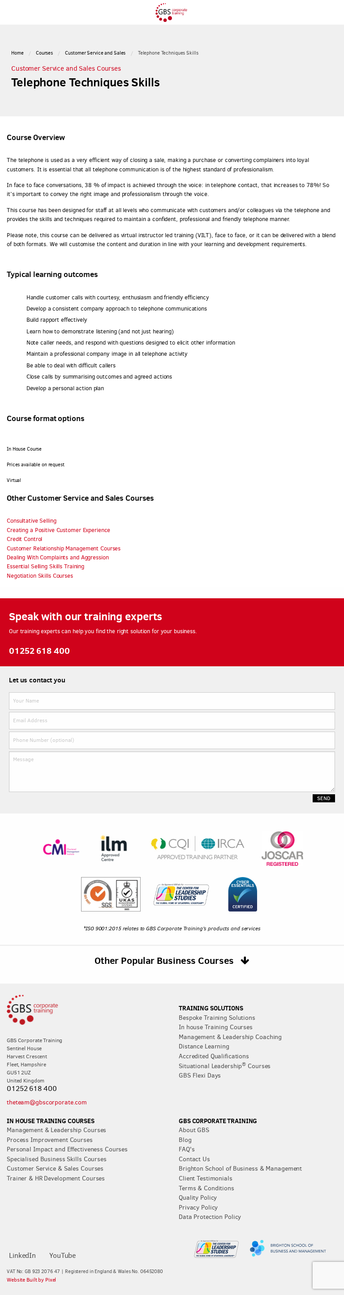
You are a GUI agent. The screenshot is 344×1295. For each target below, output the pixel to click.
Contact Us (194, 1159)
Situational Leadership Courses (225, 1066)
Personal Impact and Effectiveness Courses (67, 1149)
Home (17, 53)
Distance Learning (204, 1046)
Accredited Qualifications (214, 1056)
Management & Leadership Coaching (230, 1037)
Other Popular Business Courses (165, 960)
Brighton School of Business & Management (240, 1168)
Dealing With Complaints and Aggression (57, 557)
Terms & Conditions (206, 1188)
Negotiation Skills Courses (40, 575)
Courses (44, 53)
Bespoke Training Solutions (217, 1018)
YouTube (62, 1255)
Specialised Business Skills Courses (57, 1159)
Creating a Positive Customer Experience (58, 530)
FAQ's (186, 1149)
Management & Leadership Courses (56, 1130)
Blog (185, 1140)
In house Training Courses (216, 1027)
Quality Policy (198, 1197)
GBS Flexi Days (200, 1075)
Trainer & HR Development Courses (56, 1178)
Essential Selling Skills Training (45, 566)
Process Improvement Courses (50, 1140)
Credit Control (24, 539)
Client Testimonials (205, 1178)
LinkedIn (22, 1255)
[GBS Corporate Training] (172, 19)
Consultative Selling (31, 520)
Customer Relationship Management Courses (63, 548)
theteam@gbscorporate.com (47, 1102)
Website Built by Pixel (31, 1279)
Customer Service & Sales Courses (55, 1168)
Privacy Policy (198, 1207)
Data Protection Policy (210, 1217)
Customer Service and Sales (95, 53)
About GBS (194, 1130)
